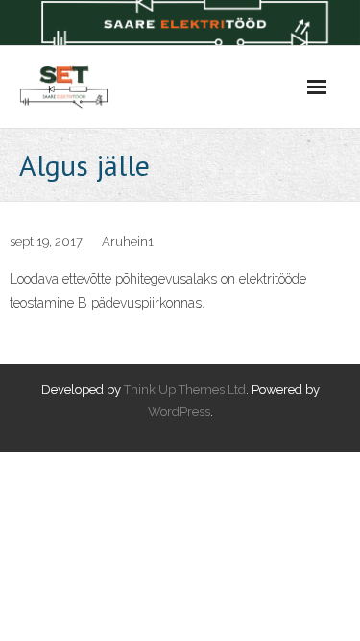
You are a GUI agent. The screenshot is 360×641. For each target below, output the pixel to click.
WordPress (179, 412)
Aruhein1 (128, 241)
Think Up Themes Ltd (185, 389)
